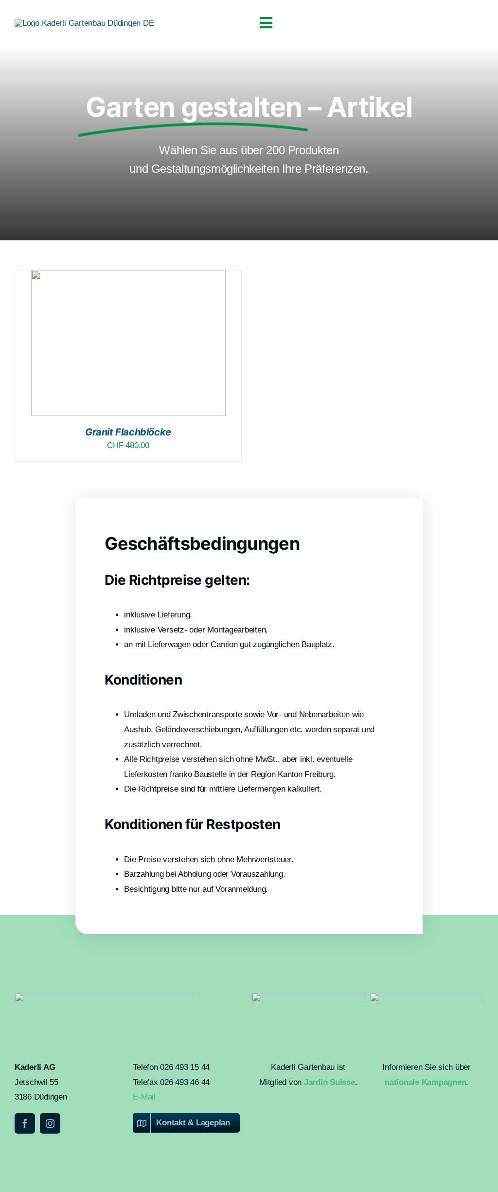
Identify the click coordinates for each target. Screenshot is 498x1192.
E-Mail (144, 1097)
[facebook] (25, 1123)
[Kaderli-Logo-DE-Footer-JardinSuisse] (308, 996)
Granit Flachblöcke (128, 432)
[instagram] (50, 1123)
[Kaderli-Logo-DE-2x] (84, 23)
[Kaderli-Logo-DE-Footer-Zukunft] (426, 996)
